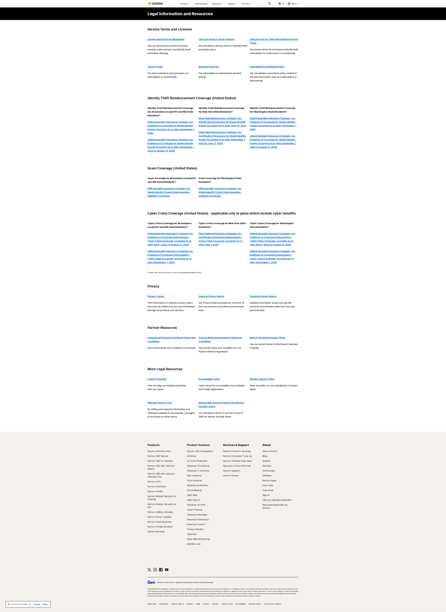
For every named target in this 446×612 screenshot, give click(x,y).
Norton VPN (154, 481)
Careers (190, 604)
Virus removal (194, 480)
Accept (37, 604)
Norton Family (155, 491)
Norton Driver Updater (160, 517)
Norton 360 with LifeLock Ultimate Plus (161, 475)
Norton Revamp (156, 531)
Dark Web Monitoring (198, 539)
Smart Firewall (194, 509)
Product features (198, 445)
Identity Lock (194, 544)
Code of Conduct (157, 379)
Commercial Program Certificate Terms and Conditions (171, 339)
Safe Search (193, 500)
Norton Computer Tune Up (237, 456)
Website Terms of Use (160, 402)
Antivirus (191, 456)
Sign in (266, 495)
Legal (198, 604)
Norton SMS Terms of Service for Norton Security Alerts (221, 404)
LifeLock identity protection (277, 500)
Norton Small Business (160, 521)
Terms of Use (227, 604)
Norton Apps (269, 480)
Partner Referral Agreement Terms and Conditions (220, 339)
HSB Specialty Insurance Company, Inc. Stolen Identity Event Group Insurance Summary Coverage (169, 192)
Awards (266, 461)
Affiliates (266, 475)
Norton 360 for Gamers (160, 461)
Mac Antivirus (194, 475)
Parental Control (195, 524)
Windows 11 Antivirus (198, 470)
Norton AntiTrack (157, 486)
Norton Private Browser (160, 526)
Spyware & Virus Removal (237, 465)
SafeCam (192, 534)
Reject (45, 604)
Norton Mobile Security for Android (162, 498)
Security (215, 604)
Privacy (206, 604)
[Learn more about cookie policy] (29, 604)
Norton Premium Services (237, 451)
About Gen (152, 604)
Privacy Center (156, 296)
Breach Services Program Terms (267, 337)
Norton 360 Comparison (200, 451)
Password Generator (198, 519)
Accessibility (241, 604)
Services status (255, 604)
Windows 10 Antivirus (198, 465)
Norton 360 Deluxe (158, 456)
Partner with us (177, 604)
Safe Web (192, 495)
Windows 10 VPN (196, 504)
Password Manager (197, 514)
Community (268, 470)
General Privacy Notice (211, 296)
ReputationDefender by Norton (275, 506)
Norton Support (231, 470)
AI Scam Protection (197, 461)
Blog (264, 456)
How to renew (230, 475)
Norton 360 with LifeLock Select (161, 467)
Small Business (201, 4)
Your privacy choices (272, 604)
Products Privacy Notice (263, 296)
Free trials (267, 485)
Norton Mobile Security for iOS (162, 506)
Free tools (267, 490)
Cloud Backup (194, 490)
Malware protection (197, 485)
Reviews (266, 465)
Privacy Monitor (195, 529)
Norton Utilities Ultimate (160, 512)
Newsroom (163, 604)
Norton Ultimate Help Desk (237, 461)
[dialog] (28, 604)
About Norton (269, 451)
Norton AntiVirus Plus (159, 451)
